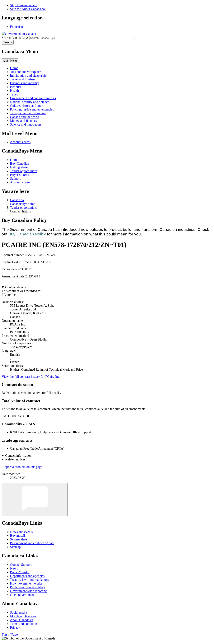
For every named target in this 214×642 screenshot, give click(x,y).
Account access (20, 142)
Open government (22, 594)
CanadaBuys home (22, 204)
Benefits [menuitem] (15, 87)
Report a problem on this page (22, 467)
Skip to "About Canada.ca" (28, 9)
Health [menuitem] (14, 90)
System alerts (18, 539)
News (14, 568)
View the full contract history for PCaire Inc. (31, 376)
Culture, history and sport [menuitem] (26, 105)
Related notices (15, 459)
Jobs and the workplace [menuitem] (25, 72)
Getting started (19, 167)
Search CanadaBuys (15, 37)
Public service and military (27, 587)
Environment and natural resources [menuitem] (33, 98)
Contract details (15, 287)
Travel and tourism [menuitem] (22, 79)
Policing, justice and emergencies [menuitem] (32, 109)
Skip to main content (23, 5)
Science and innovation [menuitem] (25, 124)
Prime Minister (19, 572)
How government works (26, 583)
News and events (21, 532)
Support (15, 178)
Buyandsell (17, 535)
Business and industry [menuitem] (24, 83)
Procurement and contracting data (32, 543)
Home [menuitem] (14, 68)
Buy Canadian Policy (27, 234)
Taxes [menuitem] (14, 94)
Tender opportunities (23, 171)
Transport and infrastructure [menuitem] (28, 113)
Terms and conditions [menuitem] (24, 623)
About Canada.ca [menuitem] (21, 620)
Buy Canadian (19, 163)
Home (14, 159)
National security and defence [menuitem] (29, 102)
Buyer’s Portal (19, 175)
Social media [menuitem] (18, 612)
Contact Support (21, 564)
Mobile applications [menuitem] (23, 616)
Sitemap (15, 547)
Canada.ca (17, 200)
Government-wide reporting (28, 591)
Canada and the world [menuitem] (24, 117)
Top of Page (10, 634)
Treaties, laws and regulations (29, 579)
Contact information (18, 455)
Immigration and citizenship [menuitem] (28, 75)
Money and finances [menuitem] (23, 120)
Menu (10, 60)
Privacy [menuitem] (15, 627)
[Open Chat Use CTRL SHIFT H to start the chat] (35, 499)
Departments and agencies (27, 576)
